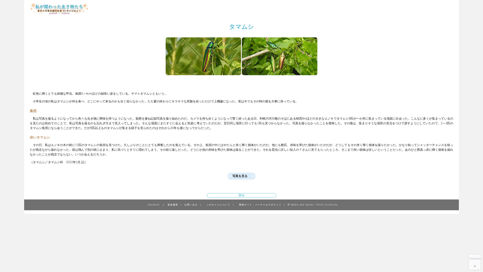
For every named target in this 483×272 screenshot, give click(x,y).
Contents (154, 204)
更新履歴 (173, 204)
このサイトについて (218, 204)
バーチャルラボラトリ (268, 204)
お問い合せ (191, 204)
